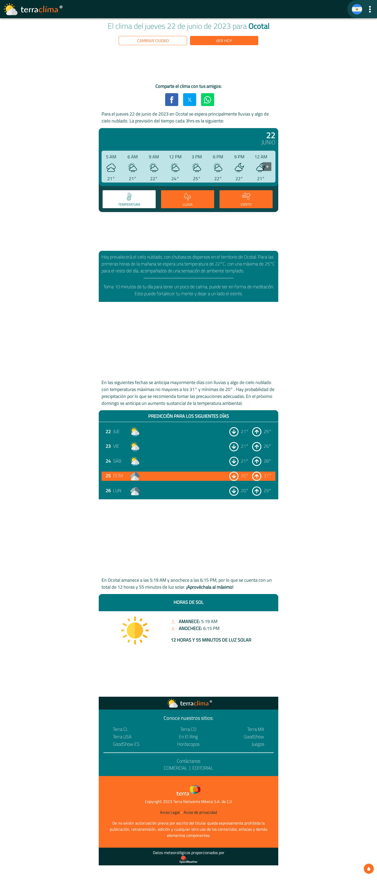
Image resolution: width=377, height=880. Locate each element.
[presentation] (267, 166)
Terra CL (120, 729)
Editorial (202, 767)
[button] (370, 9)
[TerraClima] (357, 9)
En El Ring (188, 736)
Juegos (258, 744)
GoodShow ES (126, 744)
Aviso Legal (170, 812)
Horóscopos (188, 744)
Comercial (175, 767)
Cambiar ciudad (153, 40)
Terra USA (122, 736)
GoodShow (254, 736)
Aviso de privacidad (200, 812)
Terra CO (188, 729)
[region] (188, 65)
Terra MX (255, 729)
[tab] (129, 199)
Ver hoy (224, 40)
